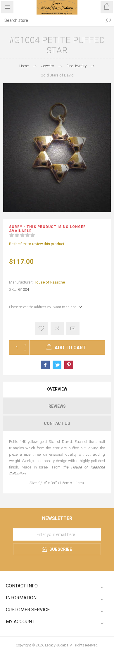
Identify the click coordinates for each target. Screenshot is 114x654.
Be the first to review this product (36, 244)
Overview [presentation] (57, 389)
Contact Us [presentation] (57, 423)
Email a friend (73, 328)
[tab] (57, 389)
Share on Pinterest (68, 365)
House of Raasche (49, 282)
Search (108, 20)
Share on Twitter (57, 365)
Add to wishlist (41, 328)
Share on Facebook (45, 365)
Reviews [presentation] (57, 406)
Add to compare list (57, 328)
